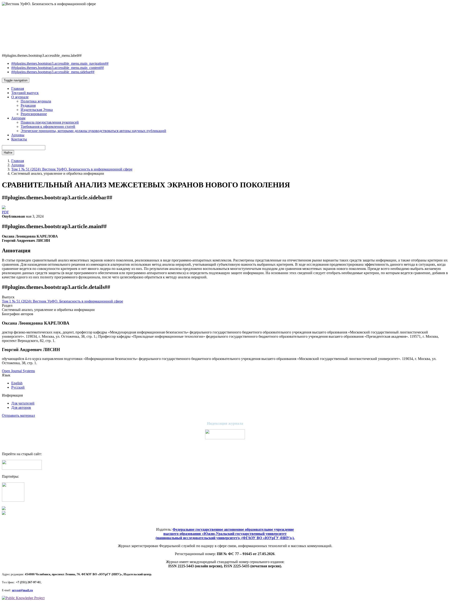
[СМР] (13, 500)
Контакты (19, 139)
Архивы (17, 135)
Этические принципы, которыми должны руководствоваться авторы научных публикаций (93, 131)
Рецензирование (34, 114)
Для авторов (21, 407)
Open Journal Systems (18, 371)
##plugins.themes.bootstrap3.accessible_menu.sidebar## (52, 72)
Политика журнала (36, 101)
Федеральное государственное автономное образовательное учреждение (233, 529)
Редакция (28, 105)
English (16, 383)
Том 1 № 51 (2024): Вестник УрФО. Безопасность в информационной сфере (71, 169)
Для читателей (22, 403)
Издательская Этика (37, 110)
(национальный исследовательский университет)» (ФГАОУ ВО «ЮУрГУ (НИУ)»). (225, 538)
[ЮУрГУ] (4, 509)
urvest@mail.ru (22, 590)
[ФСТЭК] (4, 513)
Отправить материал (18, 415)
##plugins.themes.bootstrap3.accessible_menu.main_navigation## (60, 63)
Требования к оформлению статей (48, 127)
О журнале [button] (20, 97)
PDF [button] (5, 212)
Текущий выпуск (25, 93)
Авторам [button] (18, 118)
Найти (8, 152)
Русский (18, 387)
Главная (17, 89)
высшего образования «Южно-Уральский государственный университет (225, 534)
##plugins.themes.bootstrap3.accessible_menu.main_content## (57, 68)
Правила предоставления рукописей (50, 122)
